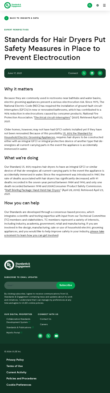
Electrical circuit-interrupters (52, 117)
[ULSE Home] (12, 5)
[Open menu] (104, 5)
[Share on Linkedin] (92, 73)
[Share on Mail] (100, 73)
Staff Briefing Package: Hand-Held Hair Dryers (32, 190)
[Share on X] (84, 73)
